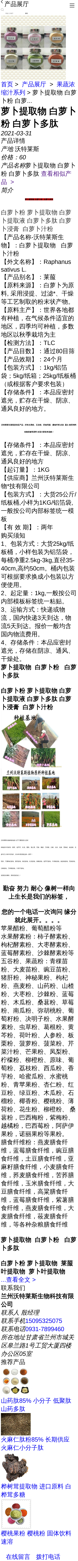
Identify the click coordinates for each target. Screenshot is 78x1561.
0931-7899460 (44, 1329)
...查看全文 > (18, 1279)
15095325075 (43, 1320)
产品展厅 (34, 84)
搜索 (26, 13)
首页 (7, 84)
